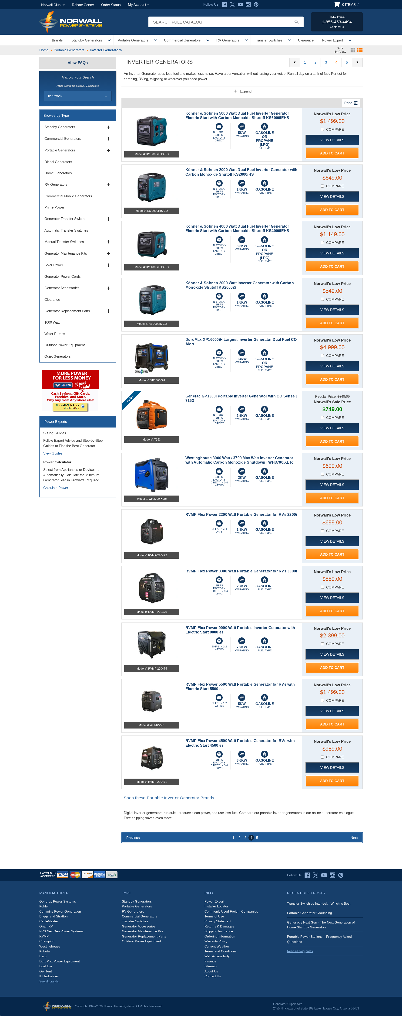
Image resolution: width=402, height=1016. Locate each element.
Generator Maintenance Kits (77, 253)
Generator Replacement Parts (77, 311)
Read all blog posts (300, 951)
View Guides (53, 453)
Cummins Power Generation (60, 911)
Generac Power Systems (57, 901)
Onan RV (46, 926)
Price (351, 103)
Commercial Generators (182, 40)
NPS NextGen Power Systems (61, 931)
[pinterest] (341, 875)
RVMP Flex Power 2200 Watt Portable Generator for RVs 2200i (241, 515)
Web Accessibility (217, 956)
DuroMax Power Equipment (59, 961)
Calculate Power (55, 488)
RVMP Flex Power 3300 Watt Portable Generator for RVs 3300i (241, 571)
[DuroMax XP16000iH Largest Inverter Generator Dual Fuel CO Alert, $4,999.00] (152, 356)
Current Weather (216, 946)
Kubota (44, 951)
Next (354, 838)
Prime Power (54, 207)
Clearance (306, 40)
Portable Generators (133, 40)
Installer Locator (216, 906)
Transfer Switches (268, 40)
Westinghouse (49, 946)
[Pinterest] (256, 4)
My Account (137, 5)
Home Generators (58, 173)
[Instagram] (248, 4)
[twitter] (316, 875)
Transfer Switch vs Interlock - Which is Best (318, 903)
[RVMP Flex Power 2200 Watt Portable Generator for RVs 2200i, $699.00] (152, 531)
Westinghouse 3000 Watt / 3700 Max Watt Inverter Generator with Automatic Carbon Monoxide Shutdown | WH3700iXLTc (239, 460)
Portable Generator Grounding (309, 913)
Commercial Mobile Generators (68, 196)
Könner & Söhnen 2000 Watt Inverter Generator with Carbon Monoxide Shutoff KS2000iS (239, 285)
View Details (332, 140)
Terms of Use (214, 916)
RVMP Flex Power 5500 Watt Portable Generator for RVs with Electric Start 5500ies (240, 686)
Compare (335, 129)
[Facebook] (224, 4)
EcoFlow (45, 966)
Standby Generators (86, 40)
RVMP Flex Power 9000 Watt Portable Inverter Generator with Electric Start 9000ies (240, 630)
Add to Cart (332, 153)
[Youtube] (240, 4)
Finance (210, 961)
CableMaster (48, 921)
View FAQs (78, 63)
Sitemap (210, 966)
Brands (57, 40)
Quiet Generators (57, 356)
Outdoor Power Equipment (64, 345)
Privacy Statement (217, 921)
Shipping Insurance (218, 931)
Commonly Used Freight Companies (231, 911)
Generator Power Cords (62, 276)
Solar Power (77, 265)
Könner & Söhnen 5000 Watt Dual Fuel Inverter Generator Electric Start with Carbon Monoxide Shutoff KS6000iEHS (237, 115)
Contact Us (212, 976)
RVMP (44, 936)
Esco (43, 956)
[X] (232, 4)
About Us (211, 971)
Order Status (111, 5)
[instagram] (332, 875)
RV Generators (227, 40)
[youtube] (324, 875)
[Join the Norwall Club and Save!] (70, 390)
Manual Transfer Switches (77, 242)
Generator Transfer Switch (77, 219)
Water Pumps (54, 334)
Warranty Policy (215, 941)
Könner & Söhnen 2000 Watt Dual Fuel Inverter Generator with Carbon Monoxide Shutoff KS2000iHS (241, 172)
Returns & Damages (219, 926)
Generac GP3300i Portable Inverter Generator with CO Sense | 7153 (241, 398)
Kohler (44, 906)
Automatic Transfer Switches (66, 230)
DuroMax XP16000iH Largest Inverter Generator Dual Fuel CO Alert (241, 342)
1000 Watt (52, 322)
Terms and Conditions (220, 951)
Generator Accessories (77, 288)
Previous (133, 838)
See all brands (49, 981)
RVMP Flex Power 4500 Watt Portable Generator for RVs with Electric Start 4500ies (240, 743)
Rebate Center (83, 5)
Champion (46, 941)
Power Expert (332, 40)
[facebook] (307, 875)
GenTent (45, 971)
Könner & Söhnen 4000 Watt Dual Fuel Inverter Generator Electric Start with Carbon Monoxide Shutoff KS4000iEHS (237, 228)
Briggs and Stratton (53, 916)
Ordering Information (219, 936)
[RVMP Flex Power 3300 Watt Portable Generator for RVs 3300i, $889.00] (152, 588)
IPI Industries (49, 976)
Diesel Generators (58, 162)
